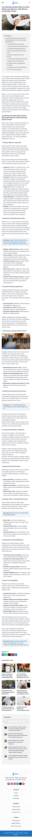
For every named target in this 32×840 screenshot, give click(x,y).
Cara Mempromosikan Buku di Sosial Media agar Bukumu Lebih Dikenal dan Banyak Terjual (15, 40)
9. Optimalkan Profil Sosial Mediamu (17, 67)
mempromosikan (11, 94)
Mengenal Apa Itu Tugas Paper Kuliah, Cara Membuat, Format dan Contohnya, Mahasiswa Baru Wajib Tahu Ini (15, 643)
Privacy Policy (16, 812)
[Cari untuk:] (16, 721)
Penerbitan (16, 798)
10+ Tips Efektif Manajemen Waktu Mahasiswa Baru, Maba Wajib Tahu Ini (15, 406)
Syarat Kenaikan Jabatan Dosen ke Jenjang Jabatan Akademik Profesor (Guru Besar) (17, 728)
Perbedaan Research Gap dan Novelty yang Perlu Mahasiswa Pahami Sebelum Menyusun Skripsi (8, 708)
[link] (8, 784)
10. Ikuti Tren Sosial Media (14, 69)
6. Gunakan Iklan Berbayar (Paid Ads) (17, 59)
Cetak (16, 793)
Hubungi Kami (16, 809)
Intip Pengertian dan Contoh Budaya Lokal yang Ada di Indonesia (16, 742)
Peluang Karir (16, 820)
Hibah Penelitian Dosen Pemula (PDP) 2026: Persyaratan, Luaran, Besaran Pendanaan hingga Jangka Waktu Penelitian (17, 749)
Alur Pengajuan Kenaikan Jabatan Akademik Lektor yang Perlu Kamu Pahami (18, 757)
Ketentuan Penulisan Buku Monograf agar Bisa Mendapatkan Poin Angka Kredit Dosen (17, 735)
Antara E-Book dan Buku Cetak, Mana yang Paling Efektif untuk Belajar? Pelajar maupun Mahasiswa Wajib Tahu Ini (15, 241)
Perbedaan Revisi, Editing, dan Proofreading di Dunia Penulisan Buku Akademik (23, 708)
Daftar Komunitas (16, 826)
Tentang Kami (16, 806)
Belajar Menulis (16, 823)
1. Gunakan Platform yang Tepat (15, 44)
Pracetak (16, 795)
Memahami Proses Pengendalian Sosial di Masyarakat (8, 692)
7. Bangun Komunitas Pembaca (15, 61)
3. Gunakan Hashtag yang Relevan (16, 48)
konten (10, 221)
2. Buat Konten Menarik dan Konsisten (17, 46)
